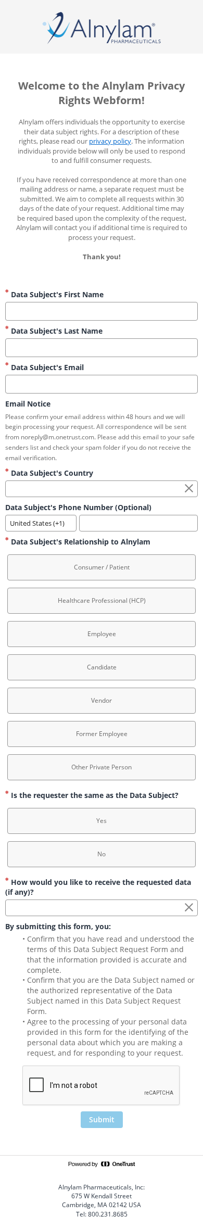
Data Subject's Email (46, 367)
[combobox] (101, 488)
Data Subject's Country (51, 473)
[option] (101, 567)
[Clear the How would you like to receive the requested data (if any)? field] (189, 907)
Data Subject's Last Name (56, 331)
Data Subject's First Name (56, 294)
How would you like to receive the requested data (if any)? (98, 887)
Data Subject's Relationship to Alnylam (79, 542)
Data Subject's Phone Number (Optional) (78, 507)
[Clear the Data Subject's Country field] (189, 488)
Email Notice (27, 404)
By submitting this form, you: (58, 926)
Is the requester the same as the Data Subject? (94, 795)
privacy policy (110, 141)
